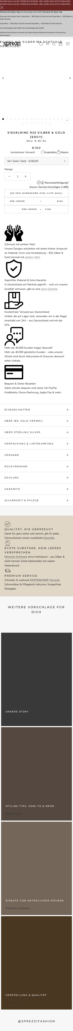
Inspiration (50, 152)
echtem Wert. (32, 257)
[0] (41, 44)
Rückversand (16, 466)
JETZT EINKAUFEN (62, 1)
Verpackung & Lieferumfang (29, 443)
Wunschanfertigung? (56, 183)
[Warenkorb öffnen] (60, 44)
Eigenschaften (17, 409)
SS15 (52, 1)
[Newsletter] (47, 43)
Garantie (12, 489)
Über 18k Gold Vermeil (23, 420)
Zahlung (11, 477)
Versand (11, 455)
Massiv (64, 152)
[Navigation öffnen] (68, 43)
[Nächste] (70, 78)
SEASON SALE (6, 1)
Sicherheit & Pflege (21, 500)
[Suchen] (54, 43)
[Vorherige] (3, 78)
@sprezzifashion (36, 1021)
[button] (36, 219)
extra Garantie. (49, 289)
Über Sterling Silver (22, 432)
